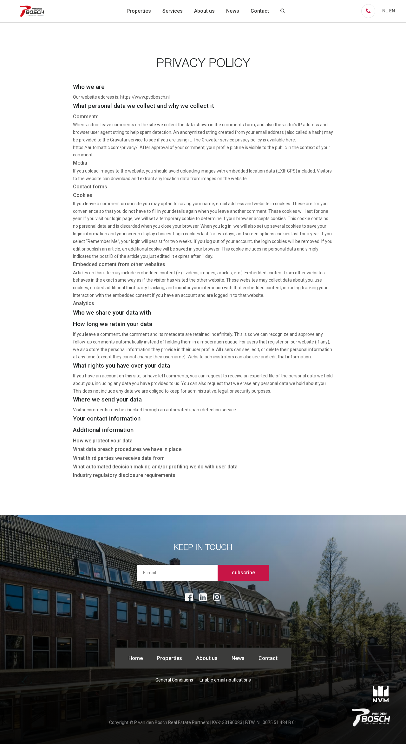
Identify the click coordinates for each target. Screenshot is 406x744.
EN (392, 10)
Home (135, 658)
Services (172, 11)
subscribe (243, 573)
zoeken (282, 11)
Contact (260, 11)
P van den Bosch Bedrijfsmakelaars (32, 11)
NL (385, 10)
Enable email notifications (225, 679)
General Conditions (174, 679)
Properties (139, 11)
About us (204, 11)
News (232, 11)
